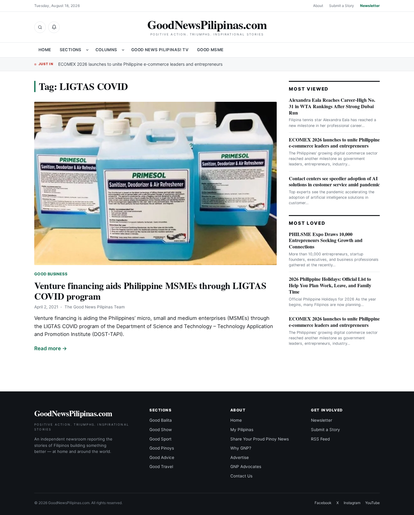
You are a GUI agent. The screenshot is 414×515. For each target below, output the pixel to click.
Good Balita (160, 420)
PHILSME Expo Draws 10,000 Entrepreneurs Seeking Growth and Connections (325, 240)
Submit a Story (341, 5)
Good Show (160, 429)
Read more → (50, 348)
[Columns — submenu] (123, 50)
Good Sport (160, 439)
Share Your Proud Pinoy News (259, 439)
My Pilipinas (241, 429)
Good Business (50, 274)
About (318, 5)
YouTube (372, 502)
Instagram (352, 502)
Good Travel (161, 466)
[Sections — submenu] (87, 50)
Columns (106, 49)
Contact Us (241, 475)
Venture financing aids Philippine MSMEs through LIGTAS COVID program (150, 291)
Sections (71, 49)
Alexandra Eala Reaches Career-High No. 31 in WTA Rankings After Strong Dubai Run (332, 106)
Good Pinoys (161, 448)
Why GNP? (240, 448)
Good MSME (210, 49)
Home (44, 49)
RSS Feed (320, 439)
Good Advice (161, 457)
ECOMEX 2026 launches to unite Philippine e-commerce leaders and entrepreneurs (140, 64)
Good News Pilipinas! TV (160, 49)
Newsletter (370, 5)
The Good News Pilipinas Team (95, 306)
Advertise (239, 457)
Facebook (323, 502)
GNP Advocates (245, 466)
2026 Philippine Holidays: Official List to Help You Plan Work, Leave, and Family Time (330, 285)
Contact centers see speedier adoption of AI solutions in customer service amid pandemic (334, 181)
